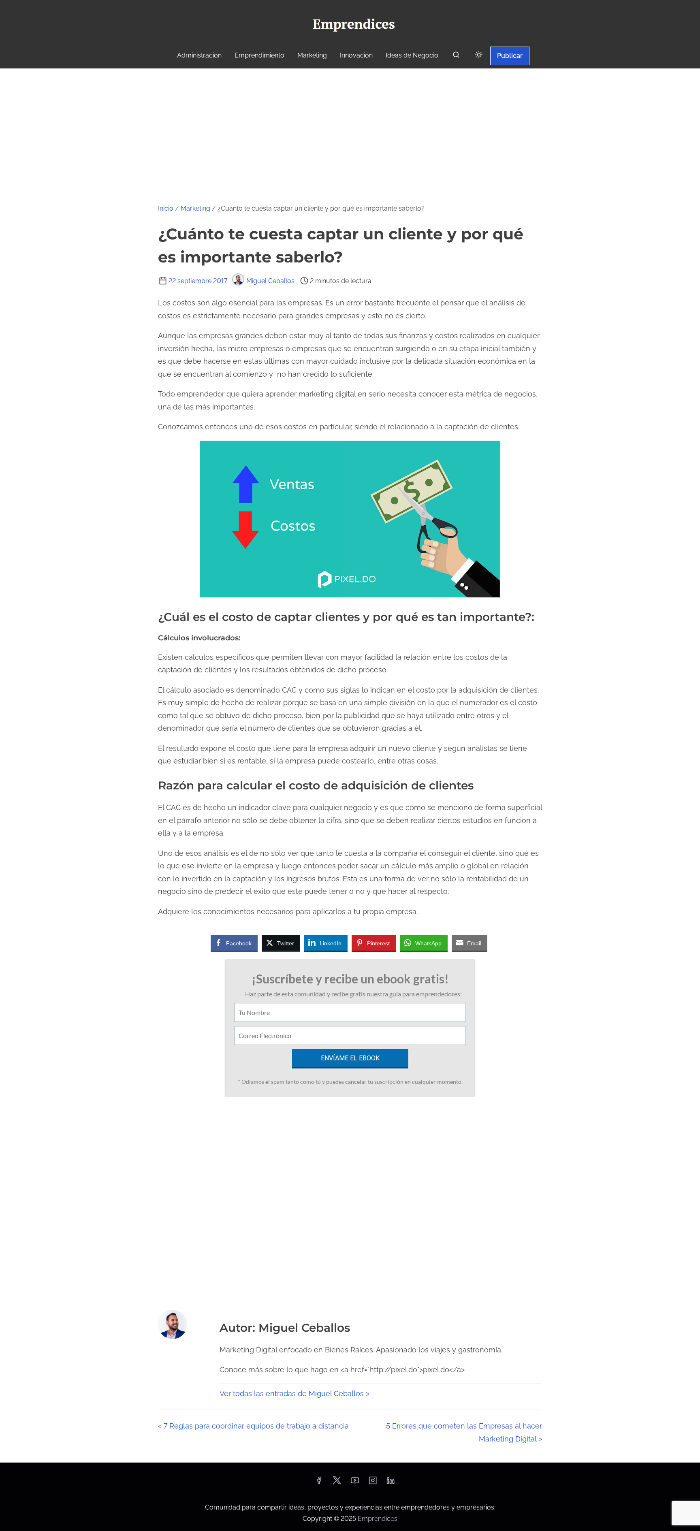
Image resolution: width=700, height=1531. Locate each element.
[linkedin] (390, 1483)
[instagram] (373, 1483)
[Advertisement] (350, 129)
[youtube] (355, 1483)
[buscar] (456, 56)
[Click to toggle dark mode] (478, 55)
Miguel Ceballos (270, 281)
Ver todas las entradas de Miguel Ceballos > (294, 1393)
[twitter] (337, 1483)
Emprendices (377, 1518)
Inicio (165, 208)
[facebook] (319, 1483)
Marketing (195, 208)
